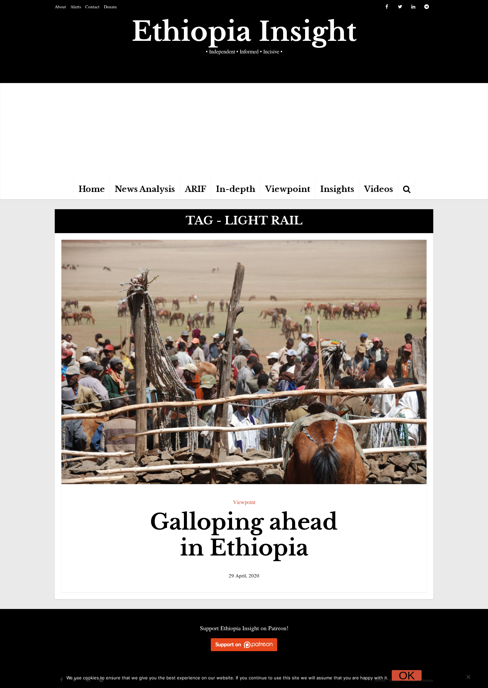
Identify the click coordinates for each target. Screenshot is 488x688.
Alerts (75, 7)
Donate (110, 7)
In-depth (235, 189)
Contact (92, 7)
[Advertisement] (244, 129)
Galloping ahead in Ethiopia (244, 534)
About (60, 7)
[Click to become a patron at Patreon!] (244, 644)
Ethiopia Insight (244, 31)
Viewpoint (287, 189)
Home (92, 189)
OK (407, 675)
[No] (468, 676)
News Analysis (145, 189)
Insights (337, 189)
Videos (378, 189)
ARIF (195, 189)
